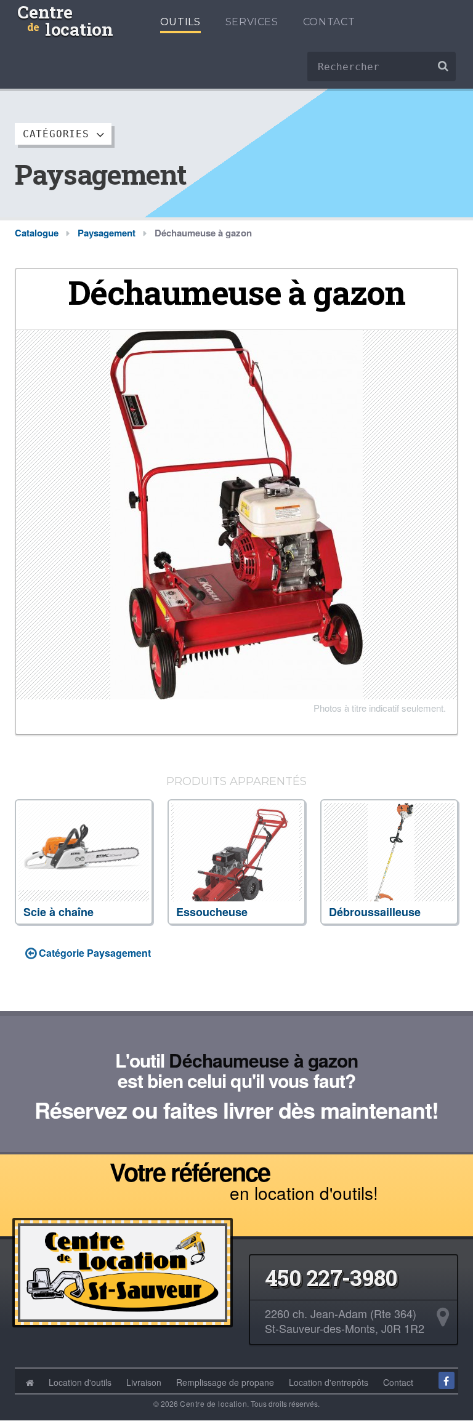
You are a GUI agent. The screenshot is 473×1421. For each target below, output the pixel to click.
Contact (329, 22)
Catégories (59, 134)
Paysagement (106, 233)
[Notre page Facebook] (447, 1380)
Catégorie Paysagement (93, 953)
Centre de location (213, 1403)
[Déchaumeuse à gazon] (236, 513)
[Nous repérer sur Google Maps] (443, 1317)
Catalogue (37, 233)
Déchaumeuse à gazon (263, 1060)
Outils (180, 22)
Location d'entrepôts (328, 1382)
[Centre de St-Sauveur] (122, 1270)
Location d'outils (80, 1382)
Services (251, 22)
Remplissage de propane (225, 1382)
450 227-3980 (331, 1277)
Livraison (143, 1382)
